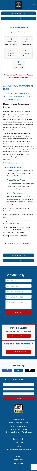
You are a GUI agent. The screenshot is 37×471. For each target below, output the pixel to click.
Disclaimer (18, 446)
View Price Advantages (18, 351)
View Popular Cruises (19, 336)
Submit (18, 312)
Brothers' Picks (18, 459)
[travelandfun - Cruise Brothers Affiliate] (18, 5)
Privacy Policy (18, 442)
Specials (18, 456)
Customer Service (18, 439)
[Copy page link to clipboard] (19, 370)
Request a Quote (19, 13)
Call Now (20, 18)
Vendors (18, 467)
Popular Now (18, 463)
